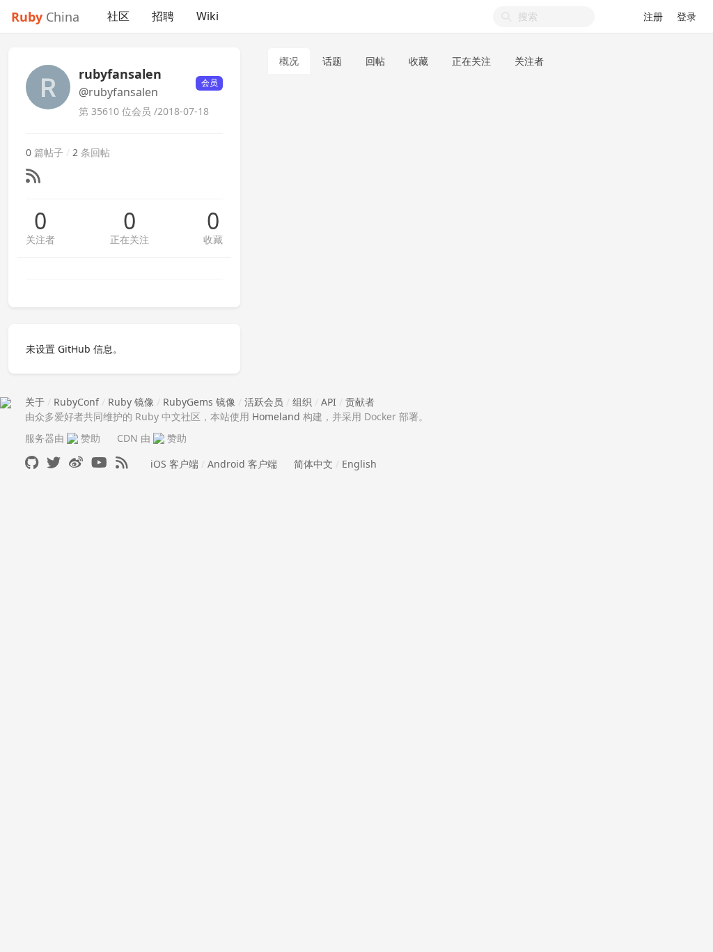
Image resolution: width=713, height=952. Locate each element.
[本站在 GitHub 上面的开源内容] (31, 462)
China (45, 16)
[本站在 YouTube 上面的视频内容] (99, 462)
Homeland (276, 416)
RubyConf (76, 401)
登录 (686, 16)
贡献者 (360, 401)
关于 (35, 401)
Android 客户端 (242, 463)
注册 (653, 16)
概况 (289, 61)
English (359, 463)
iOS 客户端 (174, 463)
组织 (302, 401)
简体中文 (313, 463)
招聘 (163, 16)
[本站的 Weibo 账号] (76, 462)
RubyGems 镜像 (199, 401)
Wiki (207, 16)
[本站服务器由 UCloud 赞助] (72, 438)
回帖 (375, 61)
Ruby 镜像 (131, 401)
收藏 (213, 239)
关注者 (40, 239)
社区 (118, 16)
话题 (332, 61)
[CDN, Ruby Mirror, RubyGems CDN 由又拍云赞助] (158, 438)
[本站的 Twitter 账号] (54, 462)
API (328, 401)
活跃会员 (263, 401)
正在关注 (129, 239)
